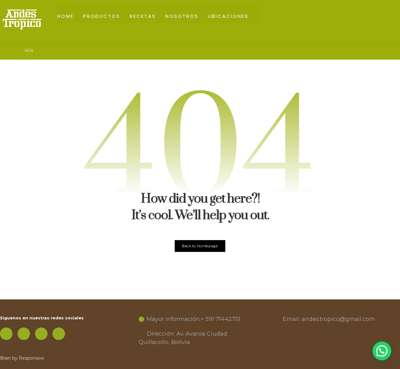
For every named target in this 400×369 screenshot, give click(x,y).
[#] (24, 333)
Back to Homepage (200, 246)
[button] (381, 351)
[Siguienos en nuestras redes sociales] (6, 333)
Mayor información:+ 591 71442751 (193, 319)
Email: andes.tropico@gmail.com (329, 319)
